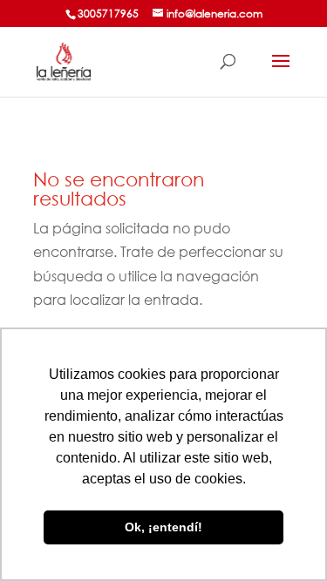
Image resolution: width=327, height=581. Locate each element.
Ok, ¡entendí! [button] (163, 527)
